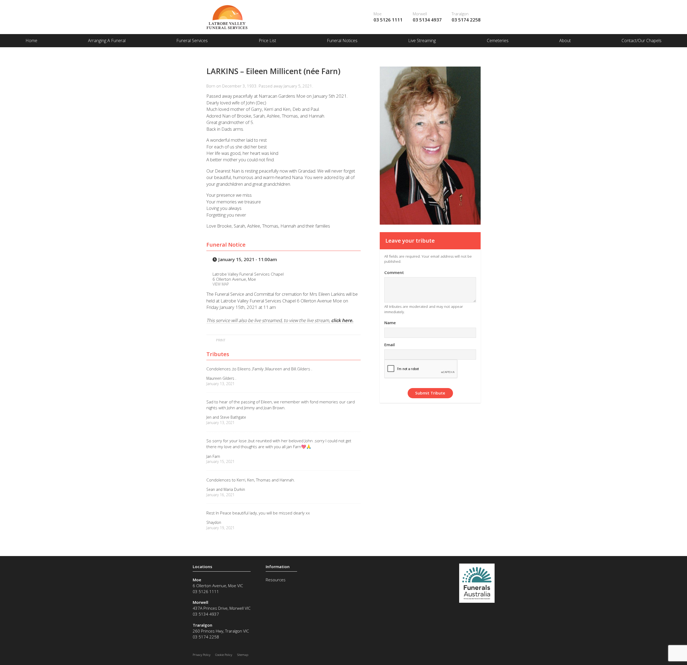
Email (389, 344)
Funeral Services (192, 40)
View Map (221, 284)
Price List (267, 40)
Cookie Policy (223, 655)
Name (390, 322)
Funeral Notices (342, 40)
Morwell (420, 13)
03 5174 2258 (466, 20)
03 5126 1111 (388, 20)
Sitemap (242, 655)
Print (220, 340)
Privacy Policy (201, 655)
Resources (276, 579)
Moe (378, 13)
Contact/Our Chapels (642, 40)
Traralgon (460, 13)
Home (31, 40)
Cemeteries (498, 40)
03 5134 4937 (427, 20)
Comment (394, 272)
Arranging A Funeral (107, 40)
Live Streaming (422, 40)
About (565, 40)
